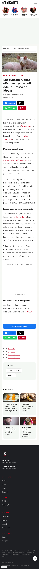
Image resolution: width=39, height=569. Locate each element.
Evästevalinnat (6, 565)
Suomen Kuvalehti (14, 355)
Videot (4, 484)
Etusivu (6, 49)
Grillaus (4, 520)
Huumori (4, 492)
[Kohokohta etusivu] (10, 2)
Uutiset (13, 49)
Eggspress (11, 352)
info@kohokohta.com (9, 462)
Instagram (5, 541)
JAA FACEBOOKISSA (19, 326)
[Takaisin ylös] (35, 558)
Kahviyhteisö (6, 516)
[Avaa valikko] (35, 3)
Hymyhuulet (6, 528)
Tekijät (4, 501)
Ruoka (4, 488)
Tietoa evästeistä (24, 565)
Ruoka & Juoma (24, 49)
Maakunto (11, 349)
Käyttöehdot (14, 565)
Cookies (4, 567)
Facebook (5, 537)
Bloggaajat (5, 505)
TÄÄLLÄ (28, 312)
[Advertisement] (19, 279)
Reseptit (4, 524)
